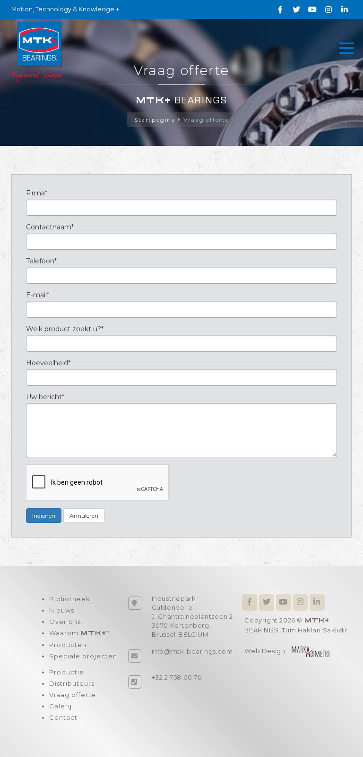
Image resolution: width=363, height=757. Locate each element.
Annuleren (83, 515)
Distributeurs (72, 683)
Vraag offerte (206, 119)
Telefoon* (41, 261)
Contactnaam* (50, 227)
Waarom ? (79, 633)
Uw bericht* (45, 397)
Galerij (60, 706)
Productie (66, 672)
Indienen (43, 515)
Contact (63, 717)
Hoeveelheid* (48, 363)
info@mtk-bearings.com (192, 651)
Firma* (36, 193)
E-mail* (37, 295)
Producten (67, 644)
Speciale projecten (83, 656)
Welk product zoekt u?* (65, 329)
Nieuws (61, 610)
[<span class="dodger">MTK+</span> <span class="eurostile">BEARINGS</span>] (39, 51)
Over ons (65, 621)
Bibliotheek (69, 599)
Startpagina (155, 119)
